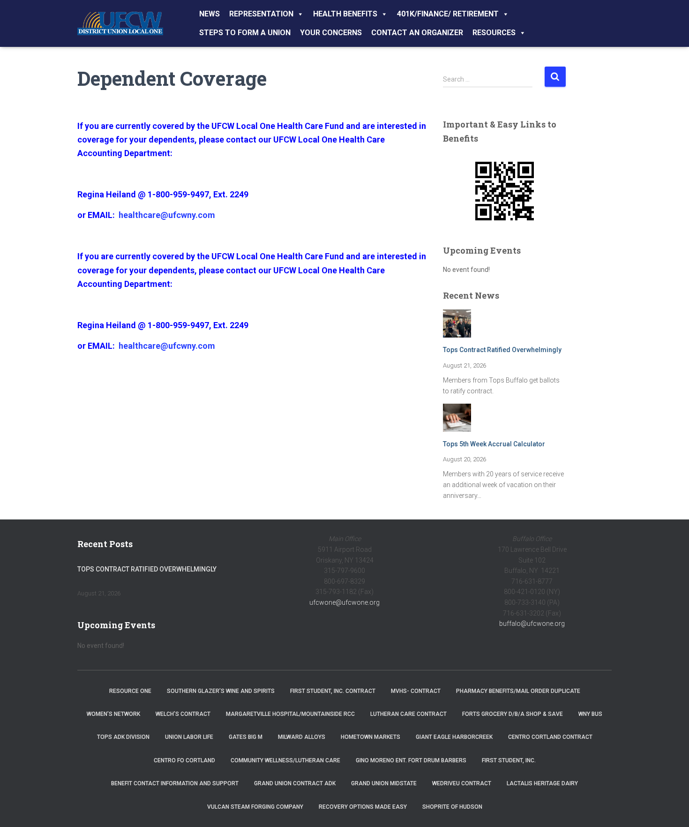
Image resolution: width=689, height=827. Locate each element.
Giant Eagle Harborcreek (454, 737)
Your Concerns (331, 32)
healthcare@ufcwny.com (167, 215)
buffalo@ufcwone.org (532, 623)
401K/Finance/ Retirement (448, 13)
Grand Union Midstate (384, 783)
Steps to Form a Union (245, 32)
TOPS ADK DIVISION (123, 737)
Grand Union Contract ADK (295, 783)
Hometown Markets (370, 737)
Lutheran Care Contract (408, 714)
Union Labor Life (189, 737)
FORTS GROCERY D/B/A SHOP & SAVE (512, 714)
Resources (494, 32)
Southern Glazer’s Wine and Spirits (221, 691)
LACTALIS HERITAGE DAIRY (542, 783)
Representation (261, 13)
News (209, 13)
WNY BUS (590, 714)
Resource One (130, 691)
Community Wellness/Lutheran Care (285, 760)
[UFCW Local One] (120, 23)
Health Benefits (345, 13)
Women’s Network (113, 714)
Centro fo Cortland (184, 760)
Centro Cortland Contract (550, 737)
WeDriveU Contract (461, 783)
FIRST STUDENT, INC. (509, 760)
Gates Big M (245, 737)
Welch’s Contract (183, 714)
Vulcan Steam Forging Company (255, 807)
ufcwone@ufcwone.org (344, 602)
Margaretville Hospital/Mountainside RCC (290, 714)
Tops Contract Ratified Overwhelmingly (502, 349)
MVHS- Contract (416, 691)
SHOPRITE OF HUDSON (452, 807)
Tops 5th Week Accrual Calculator (494, 444)
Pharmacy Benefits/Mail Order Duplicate (518, 691)
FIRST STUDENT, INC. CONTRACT (332, 691)
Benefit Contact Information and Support (175, 783)
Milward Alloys (301, 737)
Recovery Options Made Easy (363, 807)
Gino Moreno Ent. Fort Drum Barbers (411, 760)
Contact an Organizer (417, 32)
